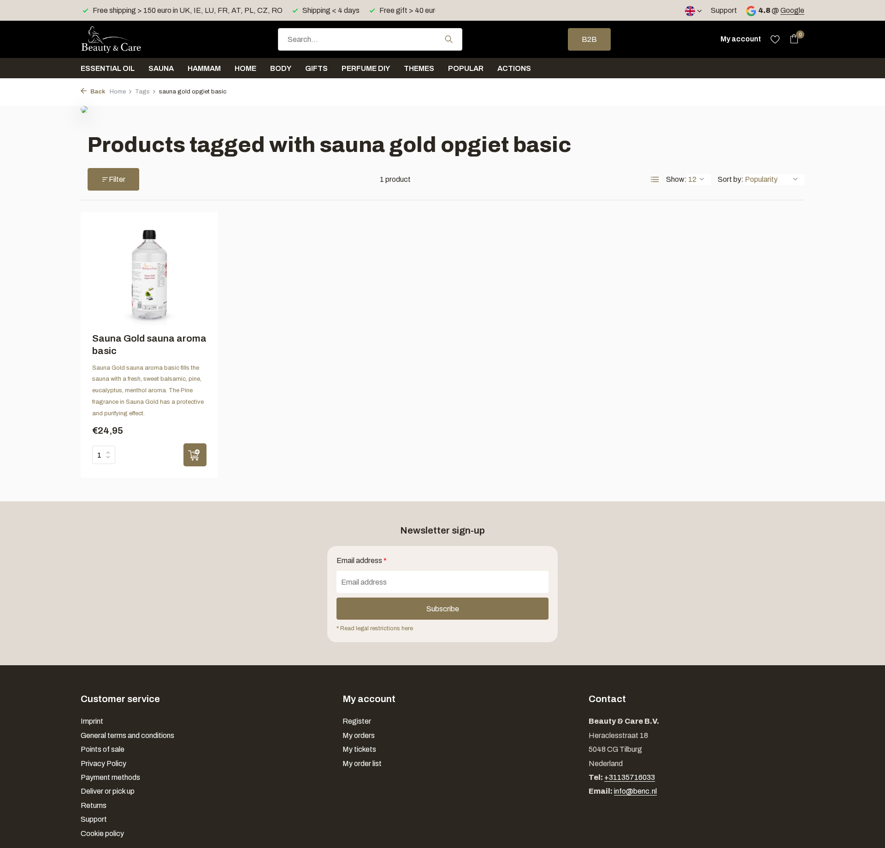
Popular (466, 68)
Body (280, 68)
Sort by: (730, 179)
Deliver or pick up (108, 791)
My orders (358, 735)
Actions (514, 68)
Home (245, 68)
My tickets (359, 749)
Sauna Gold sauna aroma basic (149, 344)
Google (792, 10)
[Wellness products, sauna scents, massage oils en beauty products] (127, 39)
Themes (419, 68)
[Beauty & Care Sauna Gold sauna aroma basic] (149, 274)
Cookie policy (102, 833)
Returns (93, 805)
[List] (655, 179)
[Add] (194, 454)
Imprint (92, 721)
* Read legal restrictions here (374, 628)
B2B (589, 39)
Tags (142, 91)
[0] (792, 39)
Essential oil (108, 68)
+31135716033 (629, 777)
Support (724, 10)
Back (97, 91)
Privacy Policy (103, 763)
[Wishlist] (775, 39)
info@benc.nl (635, 791)
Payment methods (110, 777)
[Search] (448, 39)
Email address (361, 560)
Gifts (316, 68)
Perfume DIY (366, 68)
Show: (676, 179)
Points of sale (102, 749)
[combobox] (370, 39)
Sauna (161, 68)
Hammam (204, 68)
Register (356, 721)
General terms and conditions (127, 735)
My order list (362, 763)
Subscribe (442, 609)
